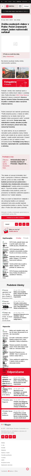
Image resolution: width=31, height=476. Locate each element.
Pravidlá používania (6, 455)
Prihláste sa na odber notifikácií (15, 217)
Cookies (3, 457)
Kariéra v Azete (5, 452)
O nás (2, 445)
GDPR (2, 460)
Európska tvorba (5, 462)
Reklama (3, 450)
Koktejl (3, 442)
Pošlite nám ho (13, 231)
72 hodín (25, 238)
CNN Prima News (21, 95)
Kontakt (3, 447)
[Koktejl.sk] (10, 6)
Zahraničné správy (7, 16)
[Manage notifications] (27, 469)
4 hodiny (18, 238)
